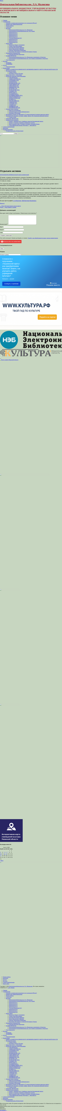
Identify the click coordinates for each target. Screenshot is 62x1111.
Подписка (8, 62)
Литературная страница (12, 109)
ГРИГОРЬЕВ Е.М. (14, 85)
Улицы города (12, 72)
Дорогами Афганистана (12, 118)
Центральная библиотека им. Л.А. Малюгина (25, 4)
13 (6, 854)
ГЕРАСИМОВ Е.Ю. (14, 84)
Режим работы (10, 25)
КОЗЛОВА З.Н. (13, 88)
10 (0, 854)
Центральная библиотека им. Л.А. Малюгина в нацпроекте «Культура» (27, 57)
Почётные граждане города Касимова (16, 76)
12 (4, 854)
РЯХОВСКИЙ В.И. (14, 100)
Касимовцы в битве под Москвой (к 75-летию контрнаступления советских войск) (27, 114)
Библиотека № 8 (13, 42)
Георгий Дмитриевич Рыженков (17, 50)
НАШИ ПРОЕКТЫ (11, 55)
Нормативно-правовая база (13, 53)
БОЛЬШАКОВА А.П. (14, 83)
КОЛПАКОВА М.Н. (14, 90)
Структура (8, 27)
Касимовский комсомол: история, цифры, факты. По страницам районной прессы (27, 116)
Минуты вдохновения (14, 110)
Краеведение (6, 68)
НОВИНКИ (9, 64)
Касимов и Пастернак (14, 113)
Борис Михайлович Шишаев (16, 49)
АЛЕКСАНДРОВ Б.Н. (15, 79)
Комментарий (4, 224)
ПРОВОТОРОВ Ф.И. (14, 98)
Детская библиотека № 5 (15, 38)
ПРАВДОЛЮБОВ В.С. (15, 96)
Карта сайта (6, 983)
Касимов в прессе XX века (16, 73)
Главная (5, 20)
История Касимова (11, 70)
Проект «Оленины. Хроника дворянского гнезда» (22, 122)
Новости (2, 203)
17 (0, 855)
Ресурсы (5, 61)
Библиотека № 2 (13, 34)
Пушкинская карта (8, 129)
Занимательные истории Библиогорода (19, 111)
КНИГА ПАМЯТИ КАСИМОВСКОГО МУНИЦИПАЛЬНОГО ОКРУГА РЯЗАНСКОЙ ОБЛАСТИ (32, 69)
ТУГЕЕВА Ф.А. (13, 103)
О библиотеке (6, 21)
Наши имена (9, 43)
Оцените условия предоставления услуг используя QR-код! (21, 23)
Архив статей (12, 117)
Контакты (5, 128)
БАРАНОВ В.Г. (13, 81)
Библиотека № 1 (13, 32)
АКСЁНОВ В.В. (13, 77)
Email (2, 229)
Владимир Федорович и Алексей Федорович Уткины (23, 51)
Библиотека (14, 174)
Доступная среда (10, 60)
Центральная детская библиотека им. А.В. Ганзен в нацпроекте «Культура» (28, 58)
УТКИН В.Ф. (12, 105)
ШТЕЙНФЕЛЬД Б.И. (14, 107)
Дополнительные (10, 66)
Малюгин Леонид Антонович (16, 45)
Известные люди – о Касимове (14, 75)
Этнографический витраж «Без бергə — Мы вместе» (22, 125)
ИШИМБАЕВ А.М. (14, 87)
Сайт (1, 232)
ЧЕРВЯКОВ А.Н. (13, 106)
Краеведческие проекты (12, 120)
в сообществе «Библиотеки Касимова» (24, 200)
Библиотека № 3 (13, 35)
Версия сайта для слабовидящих (12, 241)
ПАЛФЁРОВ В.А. (14, 94)
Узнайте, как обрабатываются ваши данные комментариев (43, 238)
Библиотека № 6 (13, 39)
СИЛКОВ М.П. (13, 102)
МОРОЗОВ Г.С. (13, 92)
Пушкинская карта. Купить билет (14, 131)
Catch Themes (11, 987)
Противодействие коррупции (16, 54)
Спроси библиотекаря (8, 126)
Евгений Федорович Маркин (16, 47)
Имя (1, 227)
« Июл (1, 860)
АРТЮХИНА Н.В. (14, 80)
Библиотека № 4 (13, 36)
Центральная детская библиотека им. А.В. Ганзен (22, 31)
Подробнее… (3, 1110)
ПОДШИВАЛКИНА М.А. (16, 95)
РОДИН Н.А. (12, 99)
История (8, 28)
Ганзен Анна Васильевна (15, 46)
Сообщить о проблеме (11, 284)
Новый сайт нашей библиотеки (14, 24)
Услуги (5, 65)
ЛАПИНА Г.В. (13, 91)
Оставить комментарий (23, 174)
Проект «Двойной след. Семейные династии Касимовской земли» (26, 121)
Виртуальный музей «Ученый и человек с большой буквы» (24, 124)
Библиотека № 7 (13, 40)
